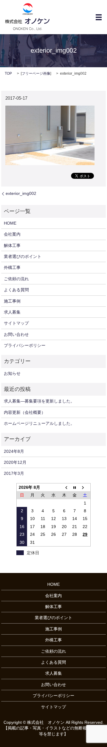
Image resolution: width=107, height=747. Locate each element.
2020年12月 (15, 462)
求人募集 (12, 312)
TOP (8, 73)
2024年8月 (14, 451)
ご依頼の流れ (16, 278)
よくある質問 (16, 289)
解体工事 (12, 245)
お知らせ (12, 373)
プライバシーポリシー (24, 345)
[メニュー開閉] (99, 17)
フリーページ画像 (36, 73)
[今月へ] (74, 487)
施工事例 (12, 301)
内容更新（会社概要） (24, 412)
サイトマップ (16, 323)
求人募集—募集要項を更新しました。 (39, 401)
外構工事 (12, 267)
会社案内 (12, 234)
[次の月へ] (85, 487)
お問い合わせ (16, 334)
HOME (10, 223)
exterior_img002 (21, 193)
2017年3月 (14, 473)
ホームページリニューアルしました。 (39, 423)
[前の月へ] (64, 487)
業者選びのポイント (22, 256)
